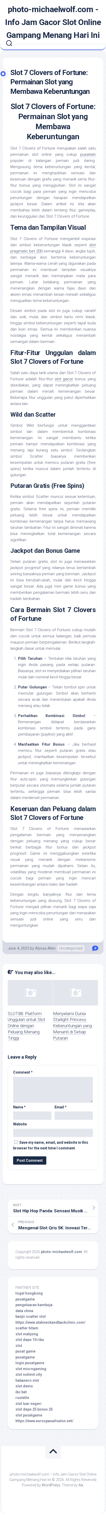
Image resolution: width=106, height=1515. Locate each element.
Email (61, 1107)
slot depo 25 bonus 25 (34, 1409)
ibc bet (21, 1392)
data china (24, 1311)
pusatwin (88, 154)
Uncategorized (71, 948)
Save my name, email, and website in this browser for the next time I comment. (50, 1145)
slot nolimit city (28, 1374)
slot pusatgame (28, 1415)
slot (18, 1346)
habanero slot (27, 1380)
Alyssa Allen (45, 948)
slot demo (24, 1386)
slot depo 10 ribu (29, 1340)
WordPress (51, 1485)
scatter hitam (26, 1328)
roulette (22, 1398)
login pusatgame (29, 1363)
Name (19, 1107)
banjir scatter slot (30, 1316)
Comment (23, 1072)
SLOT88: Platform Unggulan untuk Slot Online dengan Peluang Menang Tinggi (26, 1026)
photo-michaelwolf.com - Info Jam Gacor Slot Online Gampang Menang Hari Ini (53, 22)
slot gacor (64, 379)
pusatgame (25, 1299)
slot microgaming (30, 1369)
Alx (80, 1485)
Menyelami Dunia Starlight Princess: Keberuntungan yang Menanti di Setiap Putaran (72, 1026)
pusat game (25, 1351)
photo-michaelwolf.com (61, 1252)
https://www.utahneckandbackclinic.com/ (50, 1322)
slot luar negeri (28, 1404)
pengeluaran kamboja (33, 1305)
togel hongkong (29, 1293)
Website (20, 1124)
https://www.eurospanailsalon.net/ (44, 1421)
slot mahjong (26, 1334)
